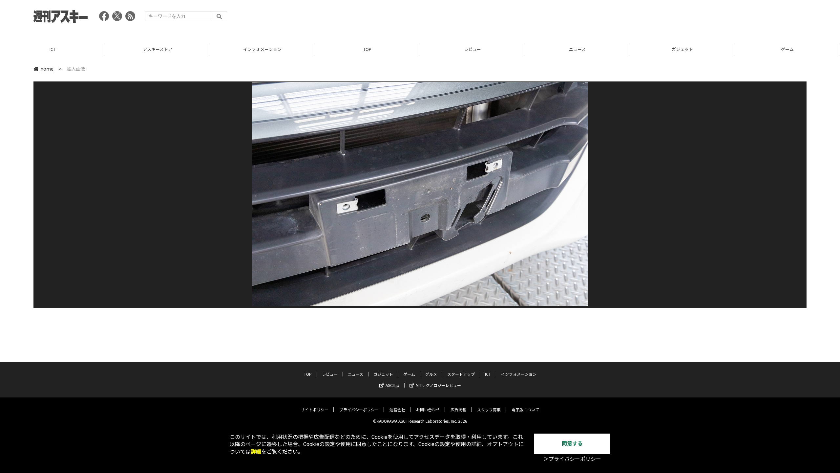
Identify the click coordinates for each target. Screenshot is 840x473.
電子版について (525, 409)
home (46, 68)
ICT (52, 49)
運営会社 (397, 409)
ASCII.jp (392, 385)
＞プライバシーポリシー (572, 459)
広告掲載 (458, 409)
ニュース (577, 49)
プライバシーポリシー (359, 409)
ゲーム (787, 49)
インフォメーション (262, 49)
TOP (367, 49)
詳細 (256, 452)
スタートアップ (461, 374)
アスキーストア (157, 49)
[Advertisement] (687, 18)
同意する (572, 443)
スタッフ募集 (489, 409)
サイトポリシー (314, 409)
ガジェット (682, 49)
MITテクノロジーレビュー (438, 385)
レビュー (472, 49)
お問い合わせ (428, 409)
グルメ (431, 374)
